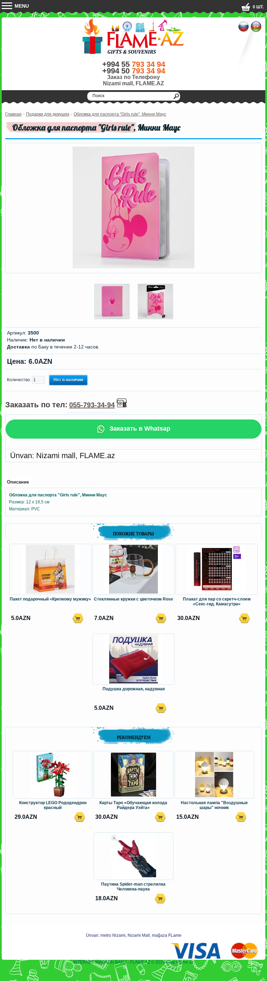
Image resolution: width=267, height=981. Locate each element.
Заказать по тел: (60, 404)
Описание (18, 482)
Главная (13, 114)
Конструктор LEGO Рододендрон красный (53, 805)
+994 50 (133, 70)
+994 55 (133, 64)
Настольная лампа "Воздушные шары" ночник (214, 805)
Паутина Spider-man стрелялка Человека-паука (133, 887)
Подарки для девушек (47, 114)
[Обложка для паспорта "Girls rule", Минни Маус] (133, 267)
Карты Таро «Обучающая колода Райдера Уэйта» (133, 805)
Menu (21, 6)
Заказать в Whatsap (139, 428)
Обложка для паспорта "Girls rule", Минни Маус (120, 114)
